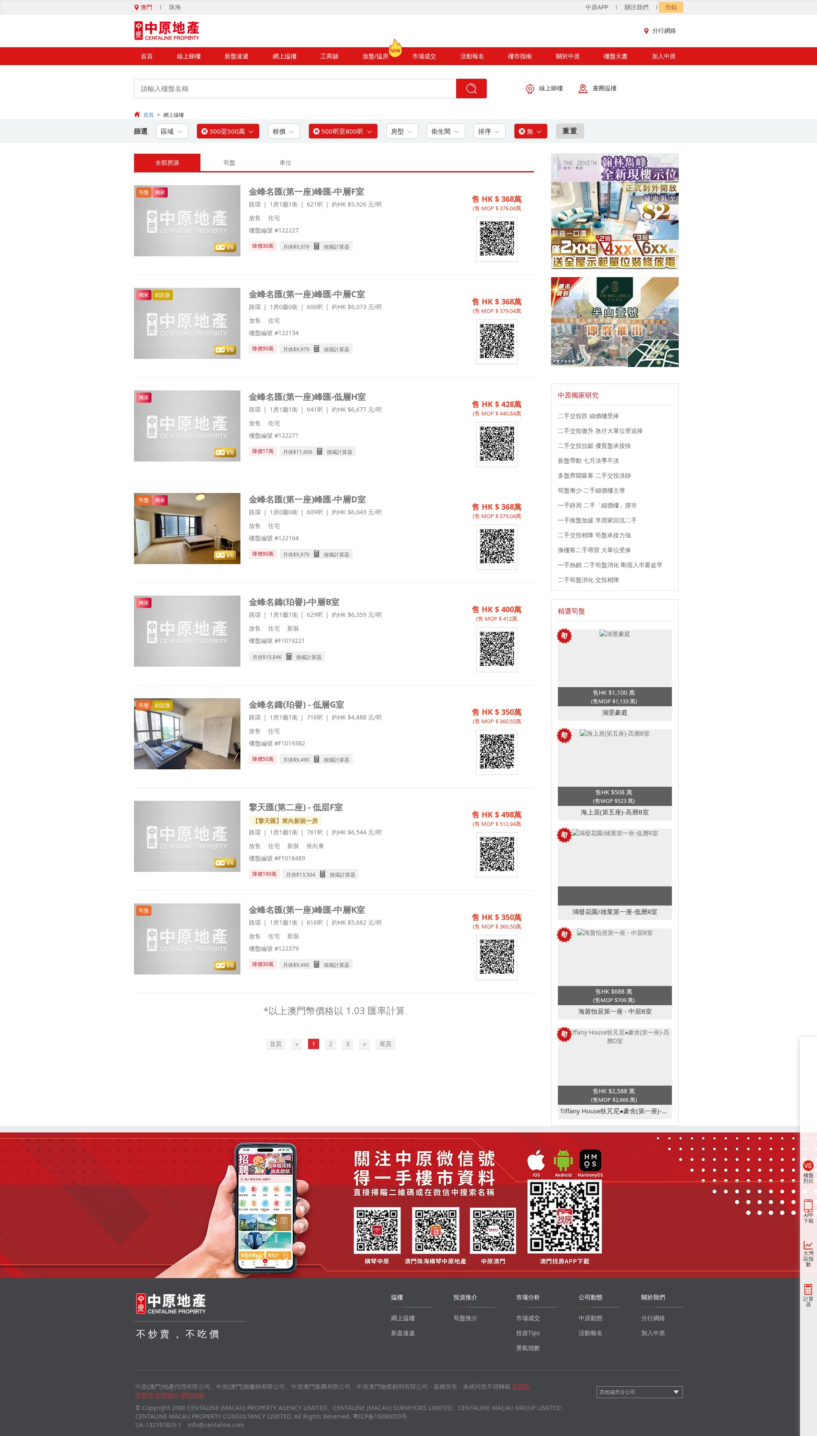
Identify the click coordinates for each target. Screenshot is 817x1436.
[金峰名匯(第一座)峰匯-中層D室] (187, 529)
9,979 (302, 246)
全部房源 (167, 162)
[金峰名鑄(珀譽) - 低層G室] (187, 734)
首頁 (147, 56)
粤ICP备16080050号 (380, 1416)
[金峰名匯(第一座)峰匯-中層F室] (187, 221)
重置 (570, 130)
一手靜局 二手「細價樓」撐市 (597, 505)
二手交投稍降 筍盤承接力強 (594, 535)
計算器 (808, 1301)
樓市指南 (520, 56)
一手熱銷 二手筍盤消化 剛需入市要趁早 (610, 565)
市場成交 (424, 56)
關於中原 (568, 56)
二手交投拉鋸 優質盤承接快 (594, 445)
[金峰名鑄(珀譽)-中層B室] (187, 632)
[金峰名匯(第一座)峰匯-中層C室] (187, 324)
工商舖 (329, 56)
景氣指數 (528, 1348)
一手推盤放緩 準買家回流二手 (597, 520)
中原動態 (591, 1318)
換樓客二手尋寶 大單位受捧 (594, 550)
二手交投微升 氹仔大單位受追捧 (600, 431)
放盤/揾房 (376, 56)
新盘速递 (403, 1333)
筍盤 (229, 162)
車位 (285, 162)
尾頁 (385, 1044)
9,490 (302, 759)
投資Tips (528, 1333)
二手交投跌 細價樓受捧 (588, 416)
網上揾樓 (285, 56)
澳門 (145, 7)
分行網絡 (664, 30)
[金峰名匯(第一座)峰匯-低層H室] (187, 426)
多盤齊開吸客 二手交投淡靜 (594, 475)
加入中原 (664, 56)
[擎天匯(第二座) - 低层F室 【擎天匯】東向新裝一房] (187, 837)
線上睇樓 (189, 56)
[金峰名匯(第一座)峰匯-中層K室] (187, 939)
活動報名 (472, 56)
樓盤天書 (616, 56)
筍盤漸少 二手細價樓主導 (591, 490)
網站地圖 (192, 1395)
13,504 (307, 874)
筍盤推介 (465, 1318)
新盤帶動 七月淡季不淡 (588, 460)
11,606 (304, 452)
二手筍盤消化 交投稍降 (588, 580)
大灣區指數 (808, 1259)
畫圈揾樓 (605, 88)
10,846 (274, 657)
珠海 (175, 7)
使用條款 (167, 1395)
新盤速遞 (237, 56)
